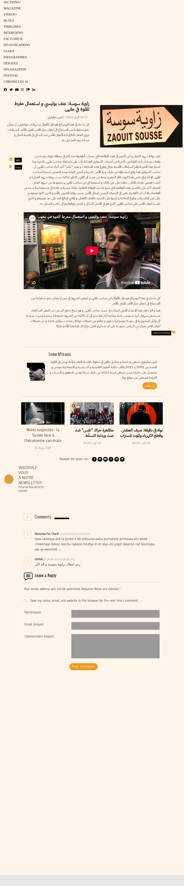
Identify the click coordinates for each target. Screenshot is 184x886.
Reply (99, 534)
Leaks (8, 51)
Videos (10, 14)
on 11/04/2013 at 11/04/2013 (75, 534)
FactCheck (12, 39)
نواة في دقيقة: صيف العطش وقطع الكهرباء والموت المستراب (141, 432)
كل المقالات (150, 386)
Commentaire (39, 636)
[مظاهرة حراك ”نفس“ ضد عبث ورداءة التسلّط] (92, 413)
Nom (32, 612)
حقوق (18, 159)
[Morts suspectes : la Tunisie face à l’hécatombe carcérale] (43, 413)
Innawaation (14, 69)
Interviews (13, 33)
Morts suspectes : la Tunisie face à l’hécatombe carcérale (42, 435)
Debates (10, 63)
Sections (12, 2)
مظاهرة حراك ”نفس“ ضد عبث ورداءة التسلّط (94, 432)
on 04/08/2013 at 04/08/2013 (59, 559)
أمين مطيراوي (55, 117)
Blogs (8, 20)
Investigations (16, 45)
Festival (10, 75)
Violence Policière (161, 332)
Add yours (62, 517)
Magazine (11, 8)
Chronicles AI (15, 81)
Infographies (15, 57)
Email (33, 624)
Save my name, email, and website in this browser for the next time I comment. (84, 600)
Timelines (11, 26)
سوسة (18, 167)
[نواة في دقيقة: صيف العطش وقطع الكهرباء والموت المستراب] (141, 413)
